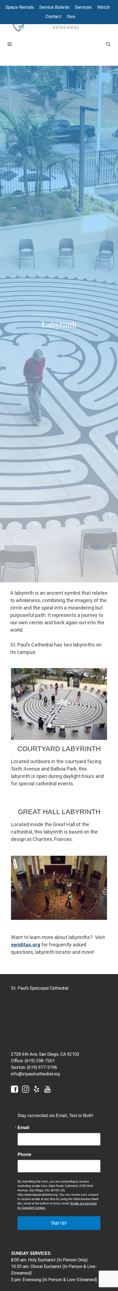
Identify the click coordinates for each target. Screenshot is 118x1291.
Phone (24, 1154)
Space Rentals (19, 7)
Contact (53, 16)
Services (83, 7)
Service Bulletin (54, 7)
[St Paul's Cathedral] (59, 24)
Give (71, 16)
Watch (103, 7)
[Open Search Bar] (108, 44)
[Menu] (52, 44)
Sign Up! (59, 1223)
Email (23, 1127)
